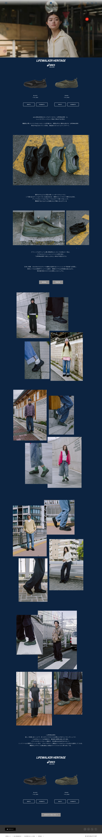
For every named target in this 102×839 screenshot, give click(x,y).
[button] (6, 3)
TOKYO (57, 282)
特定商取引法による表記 (29, 836)
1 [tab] (76, 248)
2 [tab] (78, 248)
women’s (42, 104)
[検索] (96, 3)
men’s (29, 104)
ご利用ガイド (8, 836)
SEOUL (44, 282)
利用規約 (40, 836)
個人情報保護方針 (18, 836)
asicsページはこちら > (51, 815)
